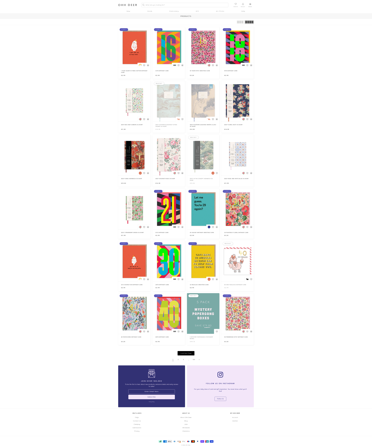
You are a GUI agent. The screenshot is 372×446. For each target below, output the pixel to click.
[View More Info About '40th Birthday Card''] (169, 313)
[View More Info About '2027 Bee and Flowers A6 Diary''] (134, 101)
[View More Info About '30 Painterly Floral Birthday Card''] (237, 209)
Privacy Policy (151, 401)
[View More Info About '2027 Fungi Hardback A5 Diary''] (134, 155)
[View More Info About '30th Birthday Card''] (169, 261)
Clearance (185, 431)
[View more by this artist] (140, 65)
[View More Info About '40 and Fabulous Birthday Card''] (237, 261)
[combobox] (184, 5)
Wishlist (235, 421)
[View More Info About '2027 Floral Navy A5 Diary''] (237, 101)
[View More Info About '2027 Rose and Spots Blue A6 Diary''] (237, 155)
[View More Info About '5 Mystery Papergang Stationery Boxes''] (203, 313)
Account (235, 417)
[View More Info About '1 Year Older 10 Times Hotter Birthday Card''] (134, 47)
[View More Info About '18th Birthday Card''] (237, 47)
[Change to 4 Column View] (249, 22)
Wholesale (186, 428)
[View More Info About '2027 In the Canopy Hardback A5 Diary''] (203, 155)
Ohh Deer (188, 445)
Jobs (186, 424)
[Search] (143, 5)
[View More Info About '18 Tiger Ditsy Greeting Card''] (203, 47)
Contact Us (137, 421)
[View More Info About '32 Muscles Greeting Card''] (203, 261)
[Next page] (199, 359)
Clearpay (137, 424)
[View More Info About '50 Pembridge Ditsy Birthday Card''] (237, 313)
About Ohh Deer (186, 417)
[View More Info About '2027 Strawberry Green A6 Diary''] (134, 209)
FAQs (137, 417)
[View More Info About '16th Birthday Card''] (169, 47)
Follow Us (220, 399)
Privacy (137, 431)
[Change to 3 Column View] (240, 22)
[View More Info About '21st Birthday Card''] (169, 209)
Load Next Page (186, 353)
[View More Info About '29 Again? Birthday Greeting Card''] (203, 209)
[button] (128, 11)
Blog (186, 421)
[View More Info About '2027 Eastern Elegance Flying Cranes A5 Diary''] (169, 101)
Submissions (137, 428)
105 (194, 359)
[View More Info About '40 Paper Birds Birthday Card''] (134, 313)
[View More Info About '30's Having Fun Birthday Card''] (134, 261)
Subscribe (152, 397)
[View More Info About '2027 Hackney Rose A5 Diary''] (169, 155)
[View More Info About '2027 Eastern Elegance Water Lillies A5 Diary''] (203, 101)
